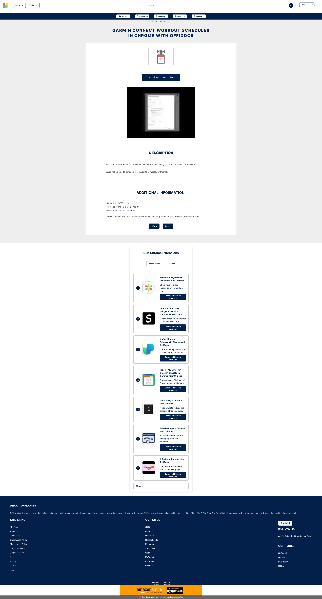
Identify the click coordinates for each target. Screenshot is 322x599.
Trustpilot (285, 523)
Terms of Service (17, 548)
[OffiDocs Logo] (5, 5)
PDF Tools (283, 562)
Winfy (147, 553)
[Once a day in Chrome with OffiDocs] (149, 414)
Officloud (149, 566)
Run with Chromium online (161, 77)
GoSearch (282, 553)
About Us (14, 531)
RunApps (149, 561)
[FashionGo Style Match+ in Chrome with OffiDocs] (149, 293)
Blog (12, 557)
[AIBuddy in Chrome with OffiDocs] (149, 473)
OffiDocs (149, 527)
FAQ (12, 570)
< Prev (154, 226)
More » (139, 486)
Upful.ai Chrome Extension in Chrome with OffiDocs (172, 342)
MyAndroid (150, 557)
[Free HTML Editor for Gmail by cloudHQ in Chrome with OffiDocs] (149, 385)
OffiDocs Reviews (155, 583)
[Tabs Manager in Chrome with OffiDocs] (149, 444)
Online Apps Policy (18, 540)
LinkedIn (298, 536)
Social (172, 264)
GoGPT (281, 557)
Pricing (13, 561)
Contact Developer (127, 210)
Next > (168, 226)
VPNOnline (150, 548)
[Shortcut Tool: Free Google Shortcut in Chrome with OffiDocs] (149, 324)
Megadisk (149, 544)
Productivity (154, 264)
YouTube (285, 536)
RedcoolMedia (151, 540)
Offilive (281, 566)
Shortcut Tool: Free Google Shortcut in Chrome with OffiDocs (171, 311)
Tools (31, 5)
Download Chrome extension (173, 296)
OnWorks (149, 531)
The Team (14, 527)
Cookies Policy (17, 553)
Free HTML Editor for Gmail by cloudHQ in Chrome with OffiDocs (171, 373)
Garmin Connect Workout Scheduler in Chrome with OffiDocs (161, 33)
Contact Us (15, 536)
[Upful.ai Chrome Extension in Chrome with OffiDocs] (149, 354)
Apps (17, 5)
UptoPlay (149, 536)
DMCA (13, 566)
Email (309, 536)
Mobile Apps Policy (18, 544)
